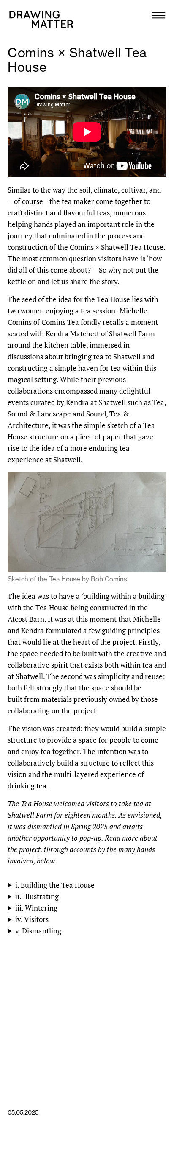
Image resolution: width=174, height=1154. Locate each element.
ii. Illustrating (37, 896)
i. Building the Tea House (55, 885)
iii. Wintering (36, 908)
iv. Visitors (32, 919)
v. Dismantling (38, 931)
